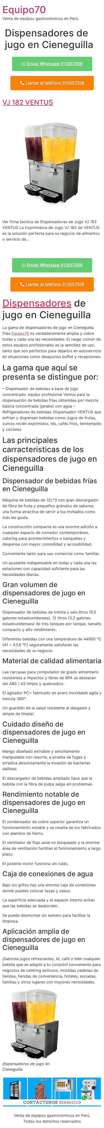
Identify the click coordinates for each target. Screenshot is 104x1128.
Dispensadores (36, 303)
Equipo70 (24, 10)
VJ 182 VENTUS (27, 102)
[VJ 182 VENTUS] (52, 212)
